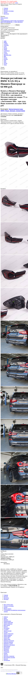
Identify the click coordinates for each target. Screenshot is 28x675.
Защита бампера (8, 624)
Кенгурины (7, 625)
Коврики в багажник (9, 645)
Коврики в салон (8, 643)
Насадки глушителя (9, 656)
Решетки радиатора (9, 640)
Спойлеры (6, 652)
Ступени (6, 629)
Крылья (6, 659)
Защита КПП (7, 636)
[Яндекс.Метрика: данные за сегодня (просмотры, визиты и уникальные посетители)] (11, 673)
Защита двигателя (8, 633)
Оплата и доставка (9, 11)
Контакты (6, 13)
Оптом (5, 12)
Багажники (7, 647)
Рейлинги (6, 649)
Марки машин (7, 608)
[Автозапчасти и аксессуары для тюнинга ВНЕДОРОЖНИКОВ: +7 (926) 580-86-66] (14, 22)
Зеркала (6, 654)
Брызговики (7, 646)
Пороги (6, 626)
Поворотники (7, 621)
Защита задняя (7, 631)
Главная (6, 8)
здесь (16, 2)
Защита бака (7, 639)
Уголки (6, 632)
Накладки (6, 650)
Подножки (6, 628)
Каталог (6, 9)
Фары (5, 618)
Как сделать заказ (8, 604)
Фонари (6, 619)
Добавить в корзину (5, 558)
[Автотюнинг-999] (2, 665)
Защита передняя (8, 622)
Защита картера (8, 635)
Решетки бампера (8, 642)
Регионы (6, 599)
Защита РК (6, 638)
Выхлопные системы (9, 657)
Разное (5, 653)
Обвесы (6, 617)
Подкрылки (7, 660)
